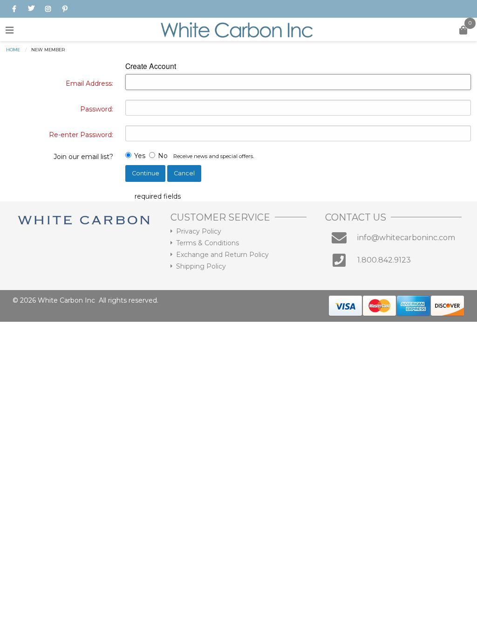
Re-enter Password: (81, 135)
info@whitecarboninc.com (406, 237)
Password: (96, 109)
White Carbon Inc (66, 300)
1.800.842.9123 (384, 260)
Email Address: (89, 83)
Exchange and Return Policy (222, 254)
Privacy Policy (198, 231)
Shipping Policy (201, 266)
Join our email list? (83, 156)
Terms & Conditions (207, 243)
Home (13, 49)
